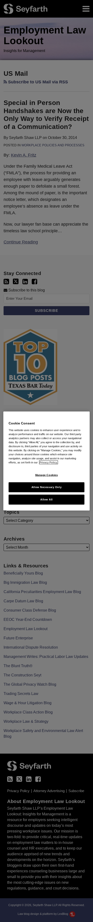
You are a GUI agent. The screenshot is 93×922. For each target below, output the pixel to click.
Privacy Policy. (48, 462)
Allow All (46, 499)
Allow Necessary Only (46, 487)
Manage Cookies (46, 475)
